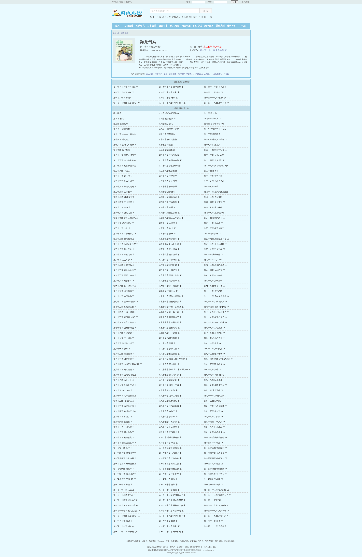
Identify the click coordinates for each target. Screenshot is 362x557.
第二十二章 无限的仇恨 (169, 155)
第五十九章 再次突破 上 (123, 254)
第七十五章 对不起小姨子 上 (171, 312)
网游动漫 (186, 25)
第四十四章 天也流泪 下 (214, 202)
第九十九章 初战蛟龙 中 (214, 432)
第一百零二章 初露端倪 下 (124, 453)
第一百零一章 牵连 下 (122, 448)
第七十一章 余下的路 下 (123, 296)
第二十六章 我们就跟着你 (170, 166)
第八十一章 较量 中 (212, 343)
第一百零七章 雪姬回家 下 (124, 474)
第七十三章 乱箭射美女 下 (124, 307)
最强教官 (152, 541)
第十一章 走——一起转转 (124, 134)
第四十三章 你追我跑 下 (214, 197)
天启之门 (208, 74)
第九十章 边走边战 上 (122, 390)
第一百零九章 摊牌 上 (168, 479)
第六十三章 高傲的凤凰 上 (215, 265)
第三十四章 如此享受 (168, 181)
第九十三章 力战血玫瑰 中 (170, 406)
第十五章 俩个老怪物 (168, 139)
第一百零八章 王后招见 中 (215, 474)
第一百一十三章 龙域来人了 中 (217, 495)
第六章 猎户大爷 (166, 124)
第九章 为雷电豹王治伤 (169, 129)
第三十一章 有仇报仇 (122, 176)
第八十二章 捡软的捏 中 (214, 349)
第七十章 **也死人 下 (168, 291)
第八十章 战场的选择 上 (169, 338)
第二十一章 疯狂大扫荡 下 (124, 155)
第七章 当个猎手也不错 (214, 124)
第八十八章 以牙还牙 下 (214, 380)
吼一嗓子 (117, 113)
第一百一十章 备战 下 (213, 485)
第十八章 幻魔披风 (212, 145)
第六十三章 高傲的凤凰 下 (124, 270)
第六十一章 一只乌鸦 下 (214, 260)
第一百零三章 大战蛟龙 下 (215, 453)
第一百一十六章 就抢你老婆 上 (126, 505)
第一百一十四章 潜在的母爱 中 (172, 500)
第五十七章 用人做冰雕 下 (215, 244)
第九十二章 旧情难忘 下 (214, 401)
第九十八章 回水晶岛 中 (214, 427)
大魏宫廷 (199, 74)
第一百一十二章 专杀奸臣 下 (125, 495)
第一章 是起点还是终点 (169, 113)
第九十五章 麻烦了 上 (168, 411)
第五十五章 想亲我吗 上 (123, 239)
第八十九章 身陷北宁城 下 (215, 385)
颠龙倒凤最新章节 (154, 547)
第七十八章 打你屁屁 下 (123, 333)
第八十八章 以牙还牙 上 (123, 380)
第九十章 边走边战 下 (213, 390)
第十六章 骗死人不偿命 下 (124, 145)
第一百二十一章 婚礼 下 (123, 92)
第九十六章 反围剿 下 (122, 422)
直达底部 (207, 46)
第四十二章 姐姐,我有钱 (123, 197)
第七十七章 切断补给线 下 (124, 328)
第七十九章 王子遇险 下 (123, 338)
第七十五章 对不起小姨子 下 (125, 317)
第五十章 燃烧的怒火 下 (123, 223)
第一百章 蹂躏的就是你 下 (124, 443)
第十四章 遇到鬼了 (121, 139)
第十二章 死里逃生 (167, 134)
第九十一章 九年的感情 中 (170, 396)
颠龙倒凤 (124, 33)
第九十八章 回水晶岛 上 (169, 427)
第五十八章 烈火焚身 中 (169, 249)
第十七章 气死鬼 (166, 145)
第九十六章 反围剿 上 (168, 417)
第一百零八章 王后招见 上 (170, 474)
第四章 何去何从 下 (212, 119)
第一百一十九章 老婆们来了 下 (217, 98)
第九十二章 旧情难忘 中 (169, 401)
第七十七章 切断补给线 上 (170, 322)
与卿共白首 (209, 541)
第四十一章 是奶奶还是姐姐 (216, 192)
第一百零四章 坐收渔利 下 (215, 458)
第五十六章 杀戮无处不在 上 (216, 239)
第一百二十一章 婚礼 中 (169, 92)
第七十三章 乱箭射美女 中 (215, 302)
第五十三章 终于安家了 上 (215, 228)
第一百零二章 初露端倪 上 (170, 448)
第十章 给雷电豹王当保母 (215, 129)
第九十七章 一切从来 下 (123, 427)
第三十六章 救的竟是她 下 (124, 187)
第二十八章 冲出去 (121, 171)
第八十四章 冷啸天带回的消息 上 (173, 359)
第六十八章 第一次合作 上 (124, 286)
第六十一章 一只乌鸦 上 (169, 260)
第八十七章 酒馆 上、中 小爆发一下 (174, 370)
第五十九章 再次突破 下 (169, 254)
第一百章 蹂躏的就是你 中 (215, 437)
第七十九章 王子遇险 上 (169, 333)
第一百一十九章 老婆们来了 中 (126, 103)
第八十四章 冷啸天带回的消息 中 (218, 359)
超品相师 (172, 74)
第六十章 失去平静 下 (122, 260)
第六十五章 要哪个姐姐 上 (124, 275)
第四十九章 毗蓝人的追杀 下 (171, 218)
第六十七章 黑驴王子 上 (169, 281)
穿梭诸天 (176, 17)
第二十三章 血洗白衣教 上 (215, 155)
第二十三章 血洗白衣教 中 (124, 160)
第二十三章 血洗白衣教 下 (170, 160)
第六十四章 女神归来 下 (214, 270)
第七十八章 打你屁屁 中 (214, 328)
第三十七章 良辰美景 (168, 187)
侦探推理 (174, 25)
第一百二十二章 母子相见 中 (171, 87)
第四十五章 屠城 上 (121, 207)
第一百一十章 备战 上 (122, 485)
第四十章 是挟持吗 (167, 192)
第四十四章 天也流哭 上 (123, 202)
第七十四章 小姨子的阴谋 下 (125, 312)
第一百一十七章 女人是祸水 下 (126, 511)
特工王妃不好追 (163, 541)
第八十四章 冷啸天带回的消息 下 (127, 364)
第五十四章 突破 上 (167, 234)
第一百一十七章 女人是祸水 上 (217, 505)
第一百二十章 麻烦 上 (168, 98)
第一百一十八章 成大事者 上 (171, 511)
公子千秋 (208, 17)
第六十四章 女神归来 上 (169, 270)
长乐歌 (184, 17)
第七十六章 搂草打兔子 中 (215, 317)
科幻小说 (197, 25)
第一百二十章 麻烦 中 (122, 98)
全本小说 (231, 25)
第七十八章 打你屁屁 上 (169, 328)
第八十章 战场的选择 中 (214, 338)
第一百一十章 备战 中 (168, 485)
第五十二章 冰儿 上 (121, 228)
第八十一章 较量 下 (121, 349)
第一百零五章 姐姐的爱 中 (170, 464)
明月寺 (200, 541)
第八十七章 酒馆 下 (212, 370)
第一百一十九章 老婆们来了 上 (172, 103)
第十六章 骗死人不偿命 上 (215, 139)
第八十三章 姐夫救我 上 (169, 354)
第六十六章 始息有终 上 (214, 275)
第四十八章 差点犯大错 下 (215, 213)
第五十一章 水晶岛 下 (213, 223)
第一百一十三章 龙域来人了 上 (172, 495)
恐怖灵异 (209, 25)
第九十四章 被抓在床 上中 (124, 411)
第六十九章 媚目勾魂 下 (123, 291)
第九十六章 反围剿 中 (213, 417)
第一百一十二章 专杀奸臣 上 (216, 490)
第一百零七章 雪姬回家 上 (170, 469)
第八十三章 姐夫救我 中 (214, 354)
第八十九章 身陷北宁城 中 (170, 385)
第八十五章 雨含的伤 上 (169, 364)
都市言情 (151, 25)
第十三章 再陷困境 (212, 134)
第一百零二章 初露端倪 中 (215, 448)
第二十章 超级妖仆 (167, 150)
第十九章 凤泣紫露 (121, 150)
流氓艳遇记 (217, 74)
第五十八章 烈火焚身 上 (123, 249)
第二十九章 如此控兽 (168, 171)
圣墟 (159, 17)
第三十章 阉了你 (211, 171)
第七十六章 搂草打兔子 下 (124, 322)
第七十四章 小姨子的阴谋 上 (171, 307)
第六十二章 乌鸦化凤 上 (123, 265)
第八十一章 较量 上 (167, 343)
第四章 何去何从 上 (167, 119)
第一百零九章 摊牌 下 (213, 479)
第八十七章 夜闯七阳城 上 (124, 375)
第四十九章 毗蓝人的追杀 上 (125, 218)
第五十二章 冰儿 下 (167, 228)
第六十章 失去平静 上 (213, 254)
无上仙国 (150, 74)
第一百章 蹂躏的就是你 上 (170, 437)
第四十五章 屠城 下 (167, 207)
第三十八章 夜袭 (211, 187)
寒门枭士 (193, 17)
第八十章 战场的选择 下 (123, 343)
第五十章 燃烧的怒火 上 (214, 218)
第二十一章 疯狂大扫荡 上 (215, 150)
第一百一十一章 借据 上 (123, 490)
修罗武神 (158, 74)
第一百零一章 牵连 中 (213, 443)
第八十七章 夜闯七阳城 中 (170, 375)
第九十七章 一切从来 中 (214, 422)
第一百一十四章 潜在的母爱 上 (126, 500)
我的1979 (190, 74)
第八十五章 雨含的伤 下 (123, 370)
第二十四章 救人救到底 (214, 160)
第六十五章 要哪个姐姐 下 (170, 275)
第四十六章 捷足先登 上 (214, 207)
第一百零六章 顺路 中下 (123, 469)
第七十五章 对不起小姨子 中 (216, 312)
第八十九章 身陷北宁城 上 (124, 385)
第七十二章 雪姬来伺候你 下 (125, 302)
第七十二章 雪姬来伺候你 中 (216, 296)
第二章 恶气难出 (211, 113)
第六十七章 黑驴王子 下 (214, 281)
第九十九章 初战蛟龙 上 (169, 432)
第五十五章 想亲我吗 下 (169, 239)
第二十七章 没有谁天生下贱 (216, 166)
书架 (243, 25)
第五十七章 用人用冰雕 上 (170, 244)
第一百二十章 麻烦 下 (213, 92)
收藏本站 (129, 2)
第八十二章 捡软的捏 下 (123, 354)
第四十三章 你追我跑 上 (169, 197)
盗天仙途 (166, 17)
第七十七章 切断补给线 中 (215, 322)
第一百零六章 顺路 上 (213, 464)
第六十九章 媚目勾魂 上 (214, 286)
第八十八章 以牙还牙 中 (169, 380)
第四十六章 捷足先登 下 (123, 213)
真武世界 (181, 74)
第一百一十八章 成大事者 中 (216, 103)
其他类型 (220, 25)
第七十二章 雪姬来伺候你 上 (171, 296)
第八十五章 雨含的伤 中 (214, 364)
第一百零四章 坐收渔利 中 (170, 458)
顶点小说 (129, 17)
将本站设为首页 (118, 2)
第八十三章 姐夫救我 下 (123, 359)
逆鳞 (165, 74)
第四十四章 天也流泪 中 (169, 202)
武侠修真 (140, 25)
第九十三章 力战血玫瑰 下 (215, 406)
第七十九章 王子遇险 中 (214, 333)
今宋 (201, 17)
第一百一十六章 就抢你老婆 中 (172, 505)
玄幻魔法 (128, 25)
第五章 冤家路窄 (120, 124)
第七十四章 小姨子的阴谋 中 (216, 307)
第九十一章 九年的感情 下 (215, 396)
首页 (117, 25)
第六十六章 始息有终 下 (123, 281)
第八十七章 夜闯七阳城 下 (215, 375)
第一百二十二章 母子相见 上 (216, 87)
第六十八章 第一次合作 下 (170, 286)
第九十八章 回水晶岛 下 (123, 432)
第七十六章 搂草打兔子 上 (170, 317)
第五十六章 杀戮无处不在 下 (125, 244)
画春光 (144, 541)
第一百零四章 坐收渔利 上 (124, 458)
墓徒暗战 (193, 541)
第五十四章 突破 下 (212, 234)
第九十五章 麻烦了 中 (213, 411)
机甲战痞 (218, 541)
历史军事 (163, 25)
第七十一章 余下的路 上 (214, 291)
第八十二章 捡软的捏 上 (169, 349)
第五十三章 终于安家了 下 (124, 234)
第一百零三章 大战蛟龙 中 (170, 453)
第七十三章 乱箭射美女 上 (170, 302)
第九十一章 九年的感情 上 (124, 396)
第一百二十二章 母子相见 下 (213, 50)
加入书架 (217, 46)
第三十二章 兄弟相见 (168, 176)
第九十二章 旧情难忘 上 (123, 401)
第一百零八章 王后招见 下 (124, 479)
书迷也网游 (184, 541)
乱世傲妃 (174, 541)
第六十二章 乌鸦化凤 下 (169, 265)
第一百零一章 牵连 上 (168, 443)
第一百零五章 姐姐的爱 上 (124, 464)
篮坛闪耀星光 (229, 541)
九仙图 (226, 74)
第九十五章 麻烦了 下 (122, 417)
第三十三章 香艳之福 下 (123, 181)
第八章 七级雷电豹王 (122, 129)
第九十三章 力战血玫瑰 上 (124, 406)
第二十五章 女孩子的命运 (124, 166)
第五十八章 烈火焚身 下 (214, 249)
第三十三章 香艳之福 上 (214, 176)
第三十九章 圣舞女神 (122, 192)
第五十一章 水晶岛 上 (168, 223)
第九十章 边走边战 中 (168, 390)
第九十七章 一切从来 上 (169, 422)
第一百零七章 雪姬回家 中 (215, 469)
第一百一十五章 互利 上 (214, 500)
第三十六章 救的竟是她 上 (215, 181)
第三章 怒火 (118, 119)
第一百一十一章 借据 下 (169, 490)
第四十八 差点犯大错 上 (169, 213)
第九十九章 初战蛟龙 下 (123, 437)
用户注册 (245, 2)
